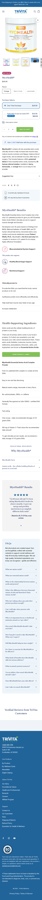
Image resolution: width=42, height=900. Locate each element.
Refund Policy (7, 823)
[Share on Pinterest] (15, 185)
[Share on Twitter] (11, 185)
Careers (5, 796)
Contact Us (6, 810)
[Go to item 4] (35, 60)
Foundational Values (9, 787)
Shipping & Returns (9, 820)
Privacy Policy (15, 893)
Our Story (5, 784)
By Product (6, 763)
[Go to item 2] (16, 62)
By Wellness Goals (8, 766)
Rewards (5, 793)
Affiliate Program (8, 799)
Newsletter (6, 769)
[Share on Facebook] (8, 185)
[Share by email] (18, 185)
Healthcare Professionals (11, 790)
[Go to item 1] (6, 62)
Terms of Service (26, 893)
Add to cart (25, 129)
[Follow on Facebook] (3, 838)
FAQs (4, 817)
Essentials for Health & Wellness (13, 826)
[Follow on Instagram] (9, 838)
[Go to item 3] (25, 62)
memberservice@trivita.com (11, 866)
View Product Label (21, 354)
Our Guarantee (7, 814)
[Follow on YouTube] (14, 838)
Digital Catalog (7, 773)
